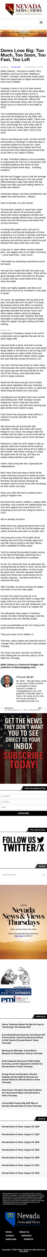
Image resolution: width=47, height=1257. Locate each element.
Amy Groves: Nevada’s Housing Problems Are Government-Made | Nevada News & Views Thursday (22, 1092)
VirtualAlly (23, 1251)
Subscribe (11, 1239)
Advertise (26, 1235)
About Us (24, 1232)
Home (9, 1232)
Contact (10, 1235)
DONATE (28, 1239)
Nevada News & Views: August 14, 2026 (20, 1142)
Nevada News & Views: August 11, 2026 (20, 1165)
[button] (41, 22)
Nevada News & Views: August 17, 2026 (20, 1134)
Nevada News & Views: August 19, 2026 (20, 1127)
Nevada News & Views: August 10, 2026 (20, 1173)
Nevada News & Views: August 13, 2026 (20, 1150)
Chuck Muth (16, 67)
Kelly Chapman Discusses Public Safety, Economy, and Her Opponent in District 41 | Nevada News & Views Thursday (22, 1064)
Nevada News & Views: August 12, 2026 (20, 1158)
